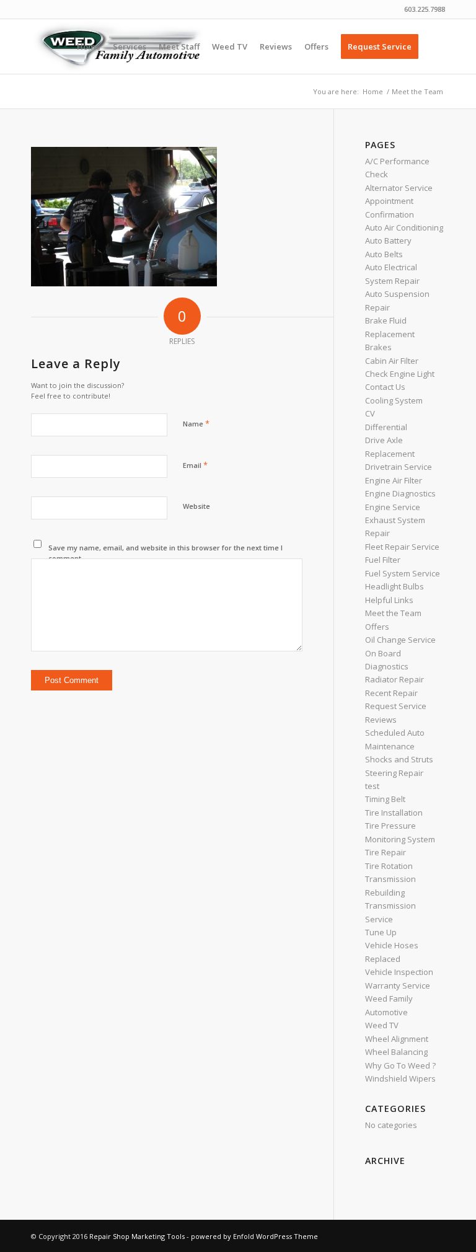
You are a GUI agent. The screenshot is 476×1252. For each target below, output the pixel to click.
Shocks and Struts (399, 759)
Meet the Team (393, 613)
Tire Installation (394, 812)
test (372, 785)
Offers (377, 626)
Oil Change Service (400, 639)
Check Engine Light (399, 373)
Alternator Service (399, 187)
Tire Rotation (389, 865)
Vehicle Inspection (399, 971)
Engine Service (392, 507)
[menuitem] (89, 46)
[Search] (435, 46)
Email (195, 464)
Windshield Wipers (400, 1078)
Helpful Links (389, 600)
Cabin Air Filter (391, 360)
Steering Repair (394, 772)
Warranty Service (397, 985)
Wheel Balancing (396, 1051)
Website (196, 506)
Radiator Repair (394, 679)
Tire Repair (385, 852)
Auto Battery (388, 240)
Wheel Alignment (396, 1038)
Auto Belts (384, 254)
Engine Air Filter (393, 480)
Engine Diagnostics (400, 493)
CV (370, 413)
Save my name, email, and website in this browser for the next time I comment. (165, 553)
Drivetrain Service (398, 466)
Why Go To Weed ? (400, 1065)
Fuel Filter (382, 559)
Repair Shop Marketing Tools (137, 1236)
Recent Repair (391, 693)
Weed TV (382, 1025)
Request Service (395, 706)
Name (196, 423)
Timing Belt (385, 799)
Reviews (381, 719)
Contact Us (385, 386)
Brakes (378, 347)
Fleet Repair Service (402, 546)
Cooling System (394, 400)
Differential (386, 427)
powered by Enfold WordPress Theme (254, 1236)
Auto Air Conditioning (404, 227)
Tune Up (381, 932)
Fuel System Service (402, 573)
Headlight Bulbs (394, 586)
